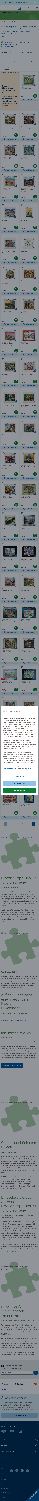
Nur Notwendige (19, 783)
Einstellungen (19, 777)
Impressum (28, 769)
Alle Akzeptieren (19, 790)
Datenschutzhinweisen (9, 769)
